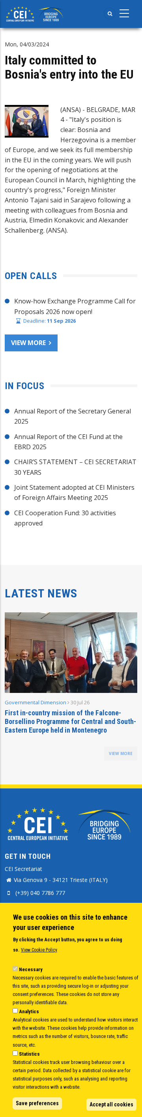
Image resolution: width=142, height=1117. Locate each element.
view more (121, 753)
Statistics (29, 1054)
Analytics (29, 1011)
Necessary (31, 969)
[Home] (35, 13)
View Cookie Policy (39, 950)
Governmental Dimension (35, 702)
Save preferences (37, 1103)
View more (28, 342)
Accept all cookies (111, 1104)
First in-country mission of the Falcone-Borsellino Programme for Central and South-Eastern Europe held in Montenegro (70, 721)
